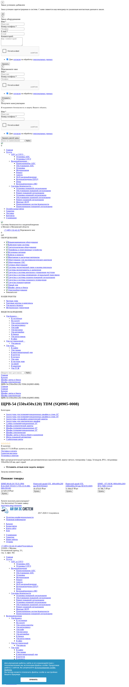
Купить (4, 493)
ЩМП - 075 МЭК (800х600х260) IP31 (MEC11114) (111, 485)
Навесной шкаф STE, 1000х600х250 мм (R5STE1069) (79, 485)
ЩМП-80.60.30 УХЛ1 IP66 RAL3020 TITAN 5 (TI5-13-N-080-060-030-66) (15, 486)
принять (33, 679)
